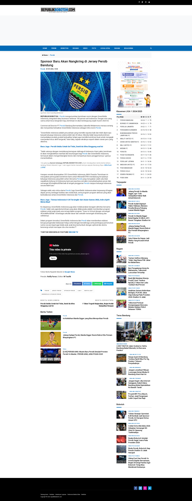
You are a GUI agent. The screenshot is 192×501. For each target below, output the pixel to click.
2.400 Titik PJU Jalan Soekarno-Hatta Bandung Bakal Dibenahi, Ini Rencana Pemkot (131, 348)
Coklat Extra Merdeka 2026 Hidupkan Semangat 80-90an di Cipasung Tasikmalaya (139, 429)
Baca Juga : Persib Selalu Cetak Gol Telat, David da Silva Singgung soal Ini (71, 146)
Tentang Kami (44, 494)
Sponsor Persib (69, 290)
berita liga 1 (88, 290)
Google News (70, 272)
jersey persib (56, 290)
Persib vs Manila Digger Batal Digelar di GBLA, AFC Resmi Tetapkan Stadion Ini (139, 218)
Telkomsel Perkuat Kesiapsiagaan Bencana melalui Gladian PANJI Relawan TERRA (138, 306)
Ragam (117, 48)
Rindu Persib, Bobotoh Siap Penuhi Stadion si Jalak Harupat (139, 450)
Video (85, 48)
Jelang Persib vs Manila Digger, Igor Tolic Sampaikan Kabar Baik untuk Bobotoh (137, 194)
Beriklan (83, 494)
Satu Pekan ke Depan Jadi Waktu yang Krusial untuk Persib (138, 240)
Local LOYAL (105, 48)
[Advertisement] (96, 30)
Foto (94, 48)
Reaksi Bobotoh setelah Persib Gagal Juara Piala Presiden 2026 (138, 440)
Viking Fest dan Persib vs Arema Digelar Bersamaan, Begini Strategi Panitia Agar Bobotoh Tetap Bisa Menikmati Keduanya (139, 462)
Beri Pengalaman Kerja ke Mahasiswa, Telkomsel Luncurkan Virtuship (138, 270)
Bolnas (76, 48)
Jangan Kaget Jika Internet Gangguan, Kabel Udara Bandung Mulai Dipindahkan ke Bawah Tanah (139, 384)
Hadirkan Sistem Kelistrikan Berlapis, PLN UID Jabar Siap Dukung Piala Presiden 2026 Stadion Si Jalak (139, 293)
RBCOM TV (73, 232)
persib (47, 290)
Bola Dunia (128, 48)
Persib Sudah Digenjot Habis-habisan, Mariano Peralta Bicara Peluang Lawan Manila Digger (138, 207)
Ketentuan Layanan (60, 494)
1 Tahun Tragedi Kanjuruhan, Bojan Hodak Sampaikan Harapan (98, 303)
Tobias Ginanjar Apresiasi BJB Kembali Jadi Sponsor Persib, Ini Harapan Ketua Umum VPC (138, 417)
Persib (53, 48)
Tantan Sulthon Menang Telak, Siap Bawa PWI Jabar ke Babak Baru (139, 260)
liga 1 (80, 290)
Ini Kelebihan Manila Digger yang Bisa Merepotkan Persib (85, 318)
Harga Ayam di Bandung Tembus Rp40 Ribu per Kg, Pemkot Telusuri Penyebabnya (138, 360)
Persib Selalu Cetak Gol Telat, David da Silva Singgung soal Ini (57, 303)
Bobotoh (64, 48)
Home (45, 48)
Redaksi (52, 494)
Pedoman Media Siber (74, 494)
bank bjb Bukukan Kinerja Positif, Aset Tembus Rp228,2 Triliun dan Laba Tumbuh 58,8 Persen (138, 281)
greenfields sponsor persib (51, 294)
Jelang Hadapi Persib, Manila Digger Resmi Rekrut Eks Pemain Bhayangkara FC (139, 229)
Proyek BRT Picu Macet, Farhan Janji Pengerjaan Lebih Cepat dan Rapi (138, 396)
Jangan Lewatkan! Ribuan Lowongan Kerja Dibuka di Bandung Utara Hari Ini (138, 372)
